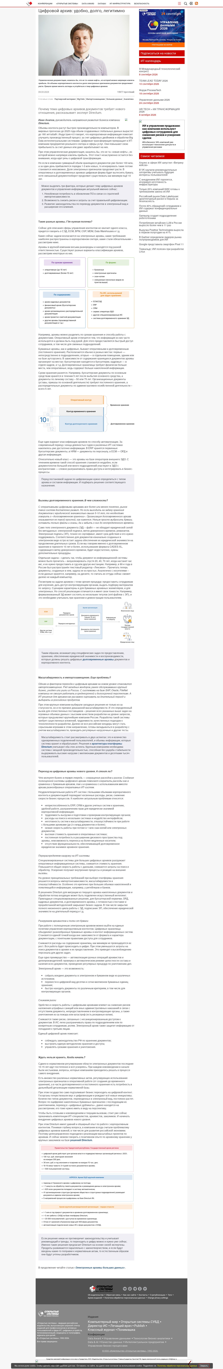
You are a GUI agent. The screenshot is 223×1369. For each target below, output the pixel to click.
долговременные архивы (98, 659)
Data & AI (93, 1342)
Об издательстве (96, 1295)
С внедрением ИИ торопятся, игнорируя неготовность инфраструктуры (155, 182)
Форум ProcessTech (150, 90)
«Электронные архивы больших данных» (99, 1267)
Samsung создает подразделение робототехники (158, 217)
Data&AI (102, 3)
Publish (139, 1326)
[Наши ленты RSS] (196, 4)
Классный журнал (101, 1330)
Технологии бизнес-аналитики (151, 1338)
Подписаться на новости (158, 53)
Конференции (45, 3)
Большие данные (114, 99)
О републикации (157, 1295)
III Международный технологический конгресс (159, 70)
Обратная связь (113, 1295)
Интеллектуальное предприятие (144, 1342)
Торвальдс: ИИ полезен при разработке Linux (161, 250)
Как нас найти (129, 1295)
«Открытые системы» (67, 3)
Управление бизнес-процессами (107, 1345)
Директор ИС (98, 1326)
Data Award (94, 1338)
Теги (170, 1295)
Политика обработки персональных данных (124, 1298)
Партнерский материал (65, 99)
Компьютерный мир (103, 1322)
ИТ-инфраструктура (120, 3)
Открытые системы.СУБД (140, 1322)
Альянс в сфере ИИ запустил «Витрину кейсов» (161, 164)
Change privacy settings (158, 1298)
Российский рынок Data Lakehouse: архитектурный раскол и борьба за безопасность (159, 198)
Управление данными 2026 (154, 99)
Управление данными (117, 1338)
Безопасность (141, 3)
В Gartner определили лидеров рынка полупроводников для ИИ (160, 238)
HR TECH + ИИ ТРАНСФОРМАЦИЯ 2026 (159, 110)
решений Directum (81, 1140)
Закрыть (204, 1366)
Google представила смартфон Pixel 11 (161, 244)
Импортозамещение (95, 99)
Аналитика (128, 99)
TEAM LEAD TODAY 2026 (153, 80)
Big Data (80, 99)
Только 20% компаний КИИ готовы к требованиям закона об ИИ (159, 190)
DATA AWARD (88, 3)
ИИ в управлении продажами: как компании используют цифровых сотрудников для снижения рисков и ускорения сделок (161, 131)
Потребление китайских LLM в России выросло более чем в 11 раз (160, 224)
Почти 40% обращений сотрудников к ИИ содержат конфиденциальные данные (160, 208)
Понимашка (126, 1330)
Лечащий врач (121, 1326)
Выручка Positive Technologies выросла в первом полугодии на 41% (161, 231)
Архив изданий (95, 1298)
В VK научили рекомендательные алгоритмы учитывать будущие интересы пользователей (158, 172)
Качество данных (111, 1342)
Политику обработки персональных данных (177, 1366)
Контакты (143, 1295)
